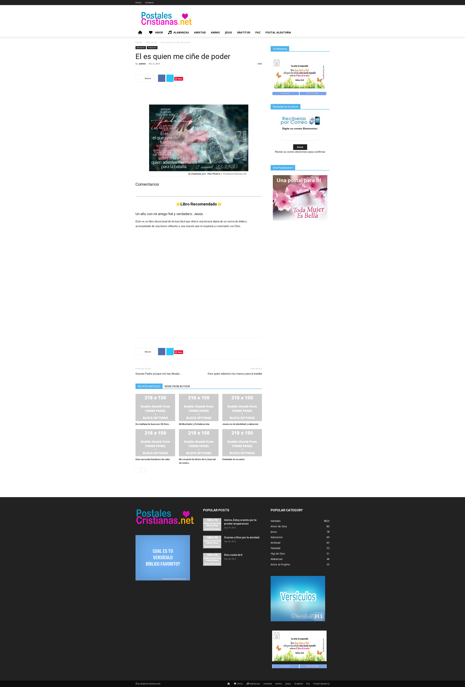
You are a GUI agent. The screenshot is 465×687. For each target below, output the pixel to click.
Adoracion (151, 42)
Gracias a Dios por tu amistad (241, 537)
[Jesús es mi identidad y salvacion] (242, 407)
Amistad (200, 32)
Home (138, 2)
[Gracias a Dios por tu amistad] (212, 542)
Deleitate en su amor (233, 459)
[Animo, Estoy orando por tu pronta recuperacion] (212, 524)
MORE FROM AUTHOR (177, 386)
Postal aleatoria (278, 32)
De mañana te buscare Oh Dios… (153, 424)
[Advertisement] (198, 94)
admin (142, 63)
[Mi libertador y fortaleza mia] (199, 407)
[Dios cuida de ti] (212, 559)
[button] (325, 32)
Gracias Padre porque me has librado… (158, 373)
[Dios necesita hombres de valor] (155, 442)
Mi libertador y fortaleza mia (194, 424)
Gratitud (243, 32)
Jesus (228, 32)
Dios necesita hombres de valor (153, 459)
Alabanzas (181, 32)
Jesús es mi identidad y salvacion (240, 424)
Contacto (149, 2)
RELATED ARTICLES (149, 386)
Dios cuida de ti (233, 554)
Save (180, 78)
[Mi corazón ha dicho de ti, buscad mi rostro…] (199, 442)
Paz (257, 32)
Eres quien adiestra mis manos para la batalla (235, 373)
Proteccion (152, 47)
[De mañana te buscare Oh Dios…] (155, 407)
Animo (215, 32)
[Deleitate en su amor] (242, 442)
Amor (158, 32)
